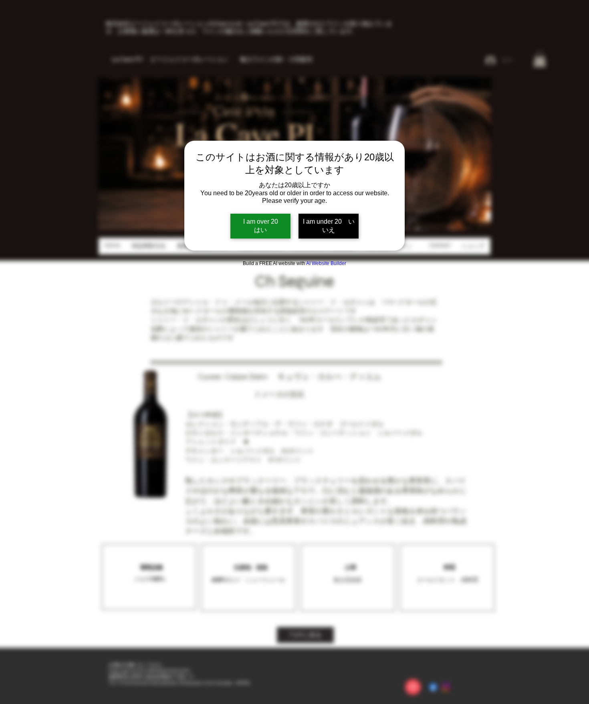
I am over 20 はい (266, 225)
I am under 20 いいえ (329, 225)
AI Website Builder (326, 263)
